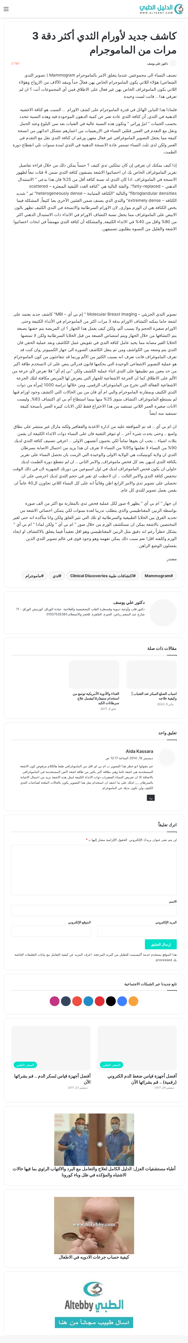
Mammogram (157, 575)
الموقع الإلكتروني (79, 922)
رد (150, 798)
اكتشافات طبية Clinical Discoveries (101, 575)
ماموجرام (33, 575)
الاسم (173, 901)
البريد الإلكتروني (166, 922)
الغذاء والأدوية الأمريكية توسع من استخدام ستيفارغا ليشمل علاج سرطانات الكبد (96, 698)
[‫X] (130, 622)
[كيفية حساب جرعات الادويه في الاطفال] (94, 1225)
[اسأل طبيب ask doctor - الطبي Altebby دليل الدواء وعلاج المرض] (94, 1303)
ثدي (56, 575)
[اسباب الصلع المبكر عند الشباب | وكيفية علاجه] (152, 674)
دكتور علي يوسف (157, 63)
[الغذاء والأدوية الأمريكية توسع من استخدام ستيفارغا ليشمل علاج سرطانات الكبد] (94, 674)
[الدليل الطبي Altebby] (161, 8)
